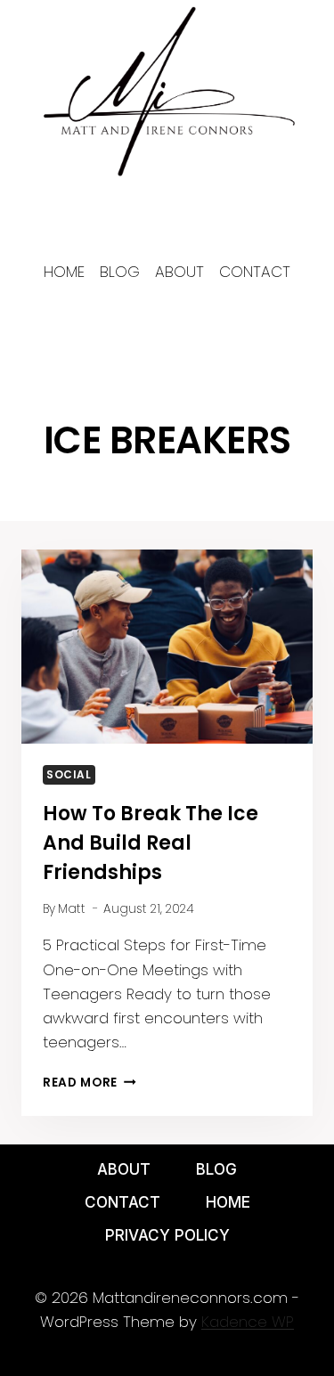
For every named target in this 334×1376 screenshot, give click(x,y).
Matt (72, 908)
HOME (228, 1202)
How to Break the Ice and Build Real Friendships (150, 843)
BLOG (216, 1169)
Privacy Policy (167, 1235)
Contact (122, 1202)
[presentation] (167, 647)
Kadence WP (247, 1321)
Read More (89, 1082)
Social (69, 775)
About (124, 1169)
